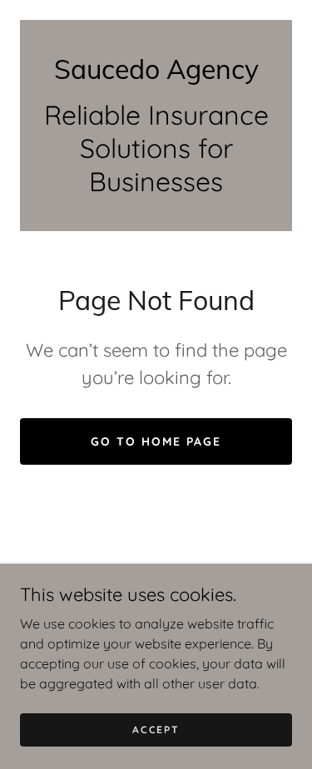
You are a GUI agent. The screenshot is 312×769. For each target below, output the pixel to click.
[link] (156, 69)
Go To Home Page (156, 441)
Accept (155, 729)
